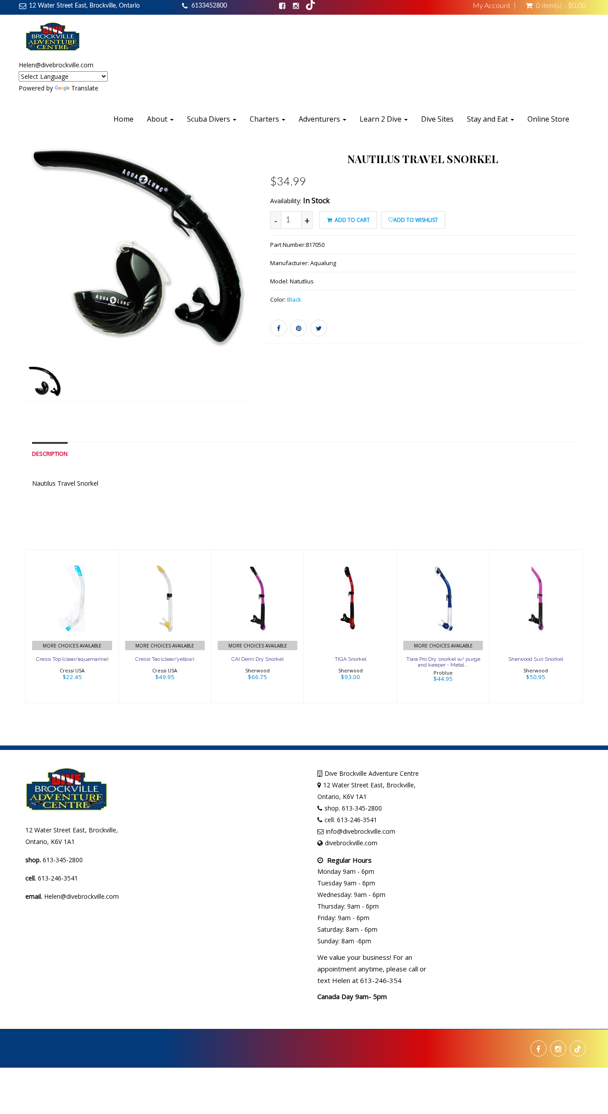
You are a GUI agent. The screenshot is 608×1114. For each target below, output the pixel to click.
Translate (84, 88)
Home (123, 119)
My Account (491, 6)
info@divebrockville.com (360, 831)
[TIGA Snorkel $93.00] (350, 625)
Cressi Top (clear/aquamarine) (72, 659)
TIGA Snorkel (350, 659)
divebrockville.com (351, 843)
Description (50, 454)
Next (272, 283)
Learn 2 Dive (381, 119)
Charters (265, 119)
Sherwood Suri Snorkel (535, 659)
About (158, 119)
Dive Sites (437, 119)
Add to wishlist (415, 220)
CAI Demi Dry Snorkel (257, 659)
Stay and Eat (488, 119)
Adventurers (320, 119)
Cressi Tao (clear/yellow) (164, 659)
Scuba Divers (209, 119)
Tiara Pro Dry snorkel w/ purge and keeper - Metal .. (443, 662)
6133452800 (209, 6)
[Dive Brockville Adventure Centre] (53, 37)
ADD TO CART (351, 220)
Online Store (548, 119)
